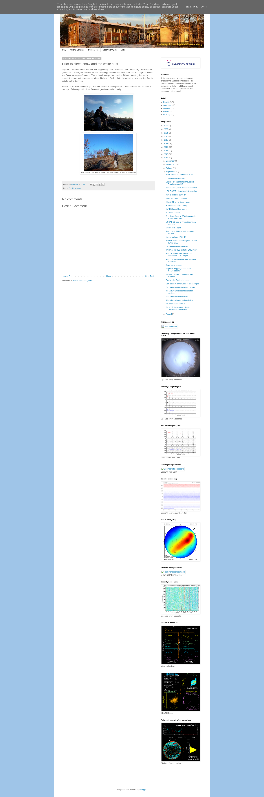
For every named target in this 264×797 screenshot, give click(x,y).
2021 (166, 133)
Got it (204, 7)
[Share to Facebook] (100, 184)
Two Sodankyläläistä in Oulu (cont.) (180, 287)
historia (166, 111)
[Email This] (91, 184)
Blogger (143, 790)
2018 (166, 144)
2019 (166, 140)
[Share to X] (97, 184)
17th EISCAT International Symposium (181, 191)
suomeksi (167, 105)
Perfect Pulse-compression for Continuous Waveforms (178, 308)
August (169, 314)
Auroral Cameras (77, 50)
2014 (166, 158)
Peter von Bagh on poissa (176, 198)
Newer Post (67, 276)
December (170, 161)
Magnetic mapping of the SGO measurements (178, 270)
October (169, 168)
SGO (64, 50)
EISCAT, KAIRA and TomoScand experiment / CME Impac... (179, 255)
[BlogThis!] (94, 184)
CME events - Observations (177, 246)
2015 (166, 154)
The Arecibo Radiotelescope (177, 280)
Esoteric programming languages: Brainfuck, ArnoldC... (180, 183)
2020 (166, 136)
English (71, 188)
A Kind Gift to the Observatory (178, 202)
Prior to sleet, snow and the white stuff (181, 188)
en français (167, 115)
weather (78, 188)
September (171, 172)
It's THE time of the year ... (176, 209)
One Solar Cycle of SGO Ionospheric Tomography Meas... (181, 217)
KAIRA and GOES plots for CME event (181, 250)
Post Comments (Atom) (82, 281)
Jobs (123, 50)
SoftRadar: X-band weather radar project (182, 284)
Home (108, 276)
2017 (166, 147)
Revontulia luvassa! (174, 265)
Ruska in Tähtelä (173, 213)
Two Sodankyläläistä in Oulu (177, 297)
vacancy (166, 108)
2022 (166, 129)
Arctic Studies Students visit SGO (179, 175)
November (170, 164)
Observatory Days (110, 50)
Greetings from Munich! (175, 178)
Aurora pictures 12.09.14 (176, 237)
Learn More (192, 7)
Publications (93, 50)
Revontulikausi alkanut (175, 304)
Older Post (149, 276)
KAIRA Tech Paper (173, 228)
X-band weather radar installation (179, 300)
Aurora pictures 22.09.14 (176, 195)
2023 (166, 126)
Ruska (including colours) (176, 205)
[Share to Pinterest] (103, 184)
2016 (166, 151)
